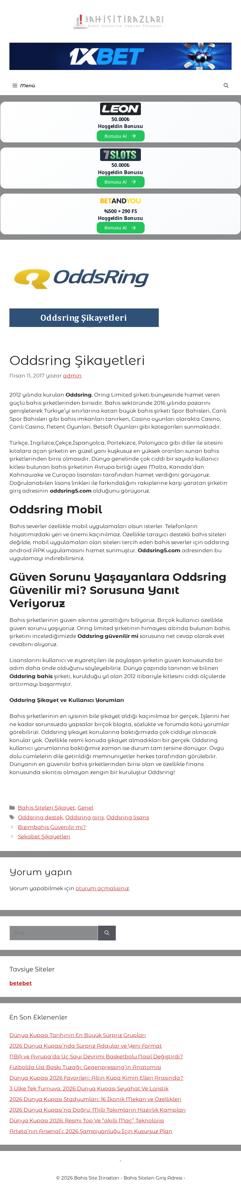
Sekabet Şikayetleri (44, 836)
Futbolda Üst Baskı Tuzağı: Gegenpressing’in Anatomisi (85, 1067)
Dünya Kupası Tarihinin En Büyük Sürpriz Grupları (77, 1035)
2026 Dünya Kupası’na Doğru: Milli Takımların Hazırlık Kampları (97, 1110)
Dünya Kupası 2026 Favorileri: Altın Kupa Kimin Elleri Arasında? (96, 1078)
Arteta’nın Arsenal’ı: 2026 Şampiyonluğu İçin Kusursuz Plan (90, 1131)
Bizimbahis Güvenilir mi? (52, 827)
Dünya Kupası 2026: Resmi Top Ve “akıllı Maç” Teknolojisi (86, 1120)
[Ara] (107, 933)
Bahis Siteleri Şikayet (46, 808)
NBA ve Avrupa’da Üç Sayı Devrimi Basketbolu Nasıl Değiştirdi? (96, 1056)
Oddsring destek (40, 817)
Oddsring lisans (127, 817)
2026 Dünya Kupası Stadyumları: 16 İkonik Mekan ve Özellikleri (95, 1099)
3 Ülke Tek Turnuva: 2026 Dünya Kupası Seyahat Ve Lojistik (89, 1088)
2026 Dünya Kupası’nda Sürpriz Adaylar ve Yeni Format (85, 1046)
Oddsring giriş (84, 817)
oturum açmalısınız (102, 888)
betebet (20, 983)
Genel (85, 808)
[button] (226, 85)
